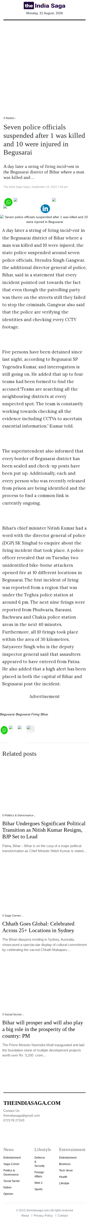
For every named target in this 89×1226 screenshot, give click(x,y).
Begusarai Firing (27, 714)
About (25, 1215)
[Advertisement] (44, 65)
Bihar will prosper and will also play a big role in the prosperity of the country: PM (42, 1029)
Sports (38, 1189)
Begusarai (7, 714)
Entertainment (12, 1157)
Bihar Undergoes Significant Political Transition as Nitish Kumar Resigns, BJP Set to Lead (44, 830)
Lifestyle (64, 1183)
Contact (63, 1215)
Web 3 (38, 1182)
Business (65, 1164)
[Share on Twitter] (68, 201)
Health (63, 1177)
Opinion (8, 1193)
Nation (7, 1187)
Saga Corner (11, 1164)
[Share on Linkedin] (45, 208)
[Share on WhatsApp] (8, 201)
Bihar (44, 714)
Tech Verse (66, 1170)
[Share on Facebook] (32, 201)
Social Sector (11, 1181)
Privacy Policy (43, 1215)
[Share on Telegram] (21, 208)
